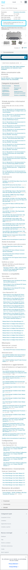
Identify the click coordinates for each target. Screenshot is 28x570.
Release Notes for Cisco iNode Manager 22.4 (13, 330)
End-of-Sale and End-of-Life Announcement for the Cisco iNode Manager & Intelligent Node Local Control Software (14, 111)
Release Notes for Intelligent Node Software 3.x (14, 328)
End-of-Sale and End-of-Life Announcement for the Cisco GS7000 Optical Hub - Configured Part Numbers (14, 167)
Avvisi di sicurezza (6, 85)
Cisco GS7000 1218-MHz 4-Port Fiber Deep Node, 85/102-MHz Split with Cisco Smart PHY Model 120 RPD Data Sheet (15, 200)
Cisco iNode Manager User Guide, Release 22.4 (14, 478)
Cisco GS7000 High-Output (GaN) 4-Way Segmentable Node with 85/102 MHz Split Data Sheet (14, 220)
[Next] (26, 35)
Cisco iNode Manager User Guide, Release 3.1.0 (14, 484)
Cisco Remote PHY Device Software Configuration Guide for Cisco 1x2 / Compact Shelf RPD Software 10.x (15, 449)
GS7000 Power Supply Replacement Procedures (14, 410)
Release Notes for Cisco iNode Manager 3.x (13, 332)
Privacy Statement (13, 563)
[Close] (26, 557)
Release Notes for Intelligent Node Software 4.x (14, 323)
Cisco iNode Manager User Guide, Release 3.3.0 (14, 480)
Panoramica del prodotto (19, 12)
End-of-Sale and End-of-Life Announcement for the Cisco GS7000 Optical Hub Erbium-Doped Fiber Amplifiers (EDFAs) (15, 158)
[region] (14, 562)
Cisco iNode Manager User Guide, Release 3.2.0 (14, 482)
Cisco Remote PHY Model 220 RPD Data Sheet (14, 187)
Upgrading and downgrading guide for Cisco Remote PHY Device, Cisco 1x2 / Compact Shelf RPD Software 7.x (14, 430)
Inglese (25, 47)
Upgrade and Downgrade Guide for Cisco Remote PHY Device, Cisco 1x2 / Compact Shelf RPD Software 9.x (14, 420)
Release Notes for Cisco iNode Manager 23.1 (13, 326)
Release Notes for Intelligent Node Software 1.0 (14, 339)
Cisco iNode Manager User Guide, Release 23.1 (14, 475)
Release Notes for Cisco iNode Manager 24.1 (13, 321)
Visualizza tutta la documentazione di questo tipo (13, 239)
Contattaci (16, 48)
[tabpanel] (14, 68)
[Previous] (2, 35)
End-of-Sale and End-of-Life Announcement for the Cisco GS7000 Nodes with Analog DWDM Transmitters (14, 153)
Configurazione (5, 88)
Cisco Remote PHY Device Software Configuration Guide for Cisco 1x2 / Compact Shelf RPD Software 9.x (15, 454)
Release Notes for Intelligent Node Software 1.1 (14, 337)
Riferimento (16, 85)
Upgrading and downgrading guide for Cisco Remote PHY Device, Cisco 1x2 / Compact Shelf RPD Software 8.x (14, 425)
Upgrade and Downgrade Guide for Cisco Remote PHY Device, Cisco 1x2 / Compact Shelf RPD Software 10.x (14, 407)
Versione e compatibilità (19, 95)
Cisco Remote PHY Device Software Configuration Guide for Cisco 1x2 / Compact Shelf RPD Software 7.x (15, 464)
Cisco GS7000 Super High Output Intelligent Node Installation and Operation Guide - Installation (13, 68)
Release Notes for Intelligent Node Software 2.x (14, 335)
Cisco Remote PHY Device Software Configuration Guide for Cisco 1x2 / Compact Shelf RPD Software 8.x (15, 459)
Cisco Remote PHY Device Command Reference (14, 349)
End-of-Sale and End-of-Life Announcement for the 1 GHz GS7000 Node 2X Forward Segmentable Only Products (14, 173)
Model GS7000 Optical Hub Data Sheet (12, 184)
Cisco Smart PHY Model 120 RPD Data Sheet (13, 203)
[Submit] (25, 57)
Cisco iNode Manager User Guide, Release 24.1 (14, 473)
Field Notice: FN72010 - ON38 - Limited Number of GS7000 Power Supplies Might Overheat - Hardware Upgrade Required (14, 269)
